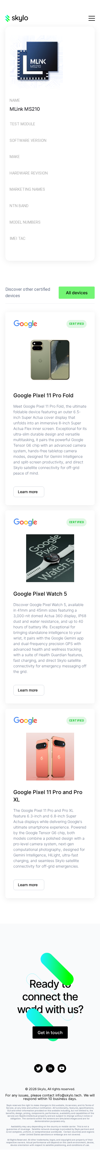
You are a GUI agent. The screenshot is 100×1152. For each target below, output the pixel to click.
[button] (90, 18)
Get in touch (50, 1032)
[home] (16, 18)
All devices (77, 292)
